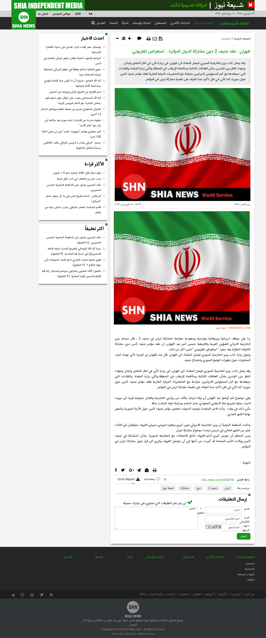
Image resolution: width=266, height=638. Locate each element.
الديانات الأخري (180, 23)
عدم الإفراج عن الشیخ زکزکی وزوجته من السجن (75, 92)
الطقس (197, 594)
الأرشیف (222, 594)
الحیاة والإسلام (142, 23)
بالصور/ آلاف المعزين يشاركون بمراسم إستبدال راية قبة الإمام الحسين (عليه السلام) (71, 274)
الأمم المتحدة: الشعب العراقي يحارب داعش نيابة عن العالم (73, 210)
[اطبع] (149, 38)
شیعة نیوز (168, 488)
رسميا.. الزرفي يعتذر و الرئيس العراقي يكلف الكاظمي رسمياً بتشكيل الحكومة (72, 145)
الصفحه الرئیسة (203, 23)
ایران (227, 488)
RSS (142, 594)
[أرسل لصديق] (155, 38)
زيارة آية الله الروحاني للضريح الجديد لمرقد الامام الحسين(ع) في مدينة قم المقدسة (74, 251)
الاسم (246, 509)
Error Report (126, 479)
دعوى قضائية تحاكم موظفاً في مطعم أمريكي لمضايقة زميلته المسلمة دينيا (72, 72)
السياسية (226, 39)
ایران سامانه (118, 634)
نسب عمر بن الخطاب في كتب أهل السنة (79, 179)
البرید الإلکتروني (244, 520)
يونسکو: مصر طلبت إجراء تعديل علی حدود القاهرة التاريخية (73, 50)
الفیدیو (101, 23)
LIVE (78, 14)
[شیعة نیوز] (133, 5)
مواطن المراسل (61, 14)
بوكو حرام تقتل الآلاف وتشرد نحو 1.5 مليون (77, 173)
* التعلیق (200, 511)
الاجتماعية (250, 569)
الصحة (114, 23)
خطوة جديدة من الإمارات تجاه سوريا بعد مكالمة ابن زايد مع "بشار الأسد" (72, 123)
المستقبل (160, 23)
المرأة (125, 23)
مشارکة (185, 488)
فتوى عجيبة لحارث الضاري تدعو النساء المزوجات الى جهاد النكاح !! (72, 262)
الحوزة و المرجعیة (246, 574)
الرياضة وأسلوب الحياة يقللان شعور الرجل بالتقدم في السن (72, 61)
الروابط (209, 594)
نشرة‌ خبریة (155, 594)
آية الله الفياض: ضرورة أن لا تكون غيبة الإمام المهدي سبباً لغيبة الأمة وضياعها (72, 83)
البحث (170, 594)
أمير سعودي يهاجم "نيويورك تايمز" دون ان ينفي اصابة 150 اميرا (71, 134)
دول (198, 488)
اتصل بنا (43, 14)
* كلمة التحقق (245, 528)
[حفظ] (161, 38)
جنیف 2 (212, 488)
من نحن (250, 594)
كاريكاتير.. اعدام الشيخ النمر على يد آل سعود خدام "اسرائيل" (73, 199)
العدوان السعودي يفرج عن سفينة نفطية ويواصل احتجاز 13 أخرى (71, 112)
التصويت (183, 594)
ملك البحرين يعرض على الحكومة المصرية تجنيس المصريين (73, 187)
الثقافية (251, 580)
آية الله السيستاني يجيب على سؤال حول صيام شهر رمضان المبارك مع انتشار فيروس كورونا (73, 100)
